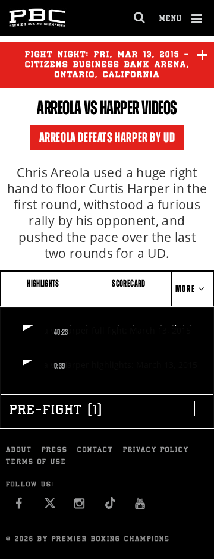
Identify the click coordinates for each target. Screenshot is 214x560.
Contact (95, 450)
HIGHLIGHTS (43, 283)
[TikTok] (110, 506)
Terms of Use (36, 462)
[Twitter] (49, 506)
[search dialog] (140, 17)
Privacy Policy (156, 450)
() (56, 411)
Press (55, 450)
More (186, 289)
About (19, 450)
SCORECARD (128, 283)
